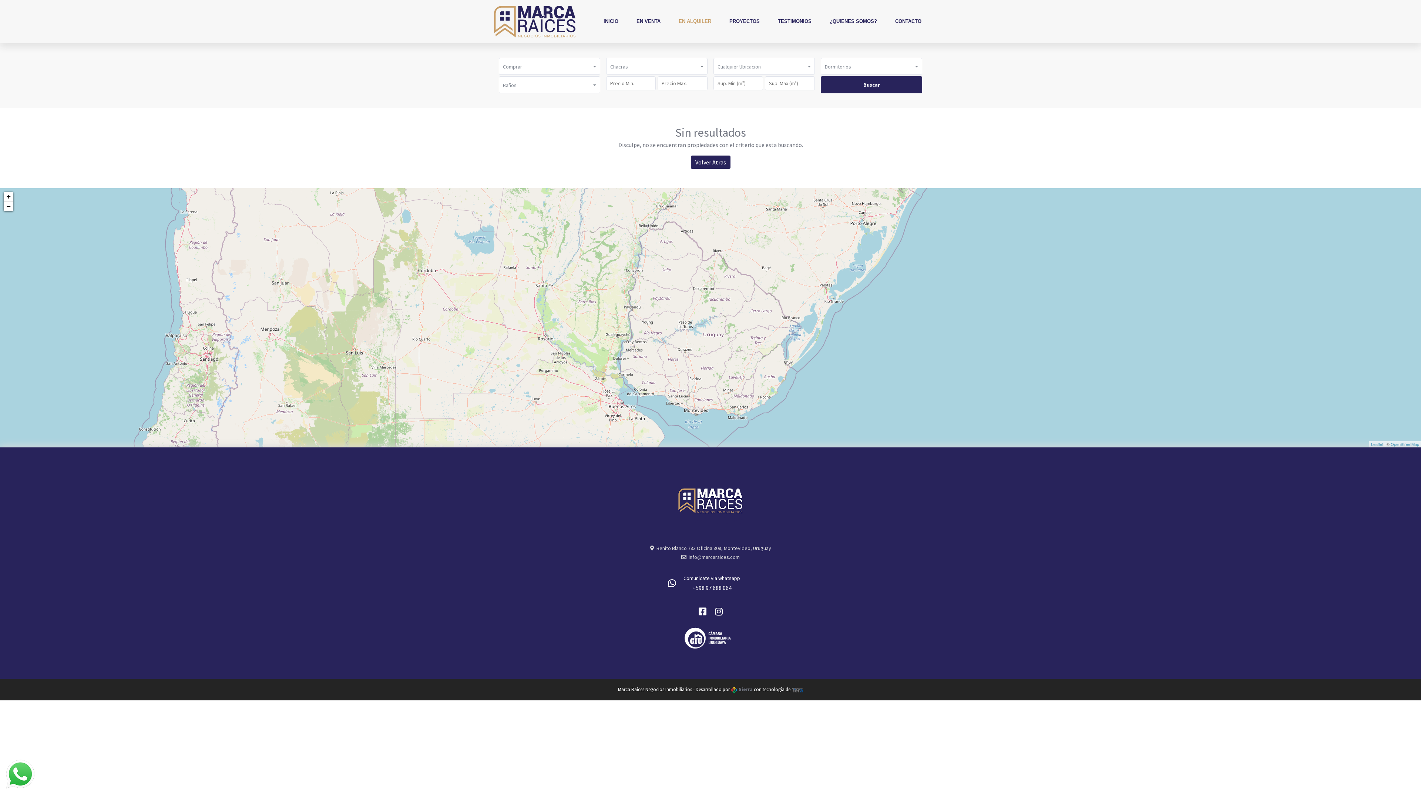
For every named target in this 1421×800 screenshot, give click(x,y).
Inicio (611, 21)
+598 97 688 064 (712, 587)
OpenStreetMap (1405, 444)
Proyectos (744, 21)
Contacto (908, 21)
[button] (549, 66)
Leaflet (1377, 444)
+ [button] (9, 196)
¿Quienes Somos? (853, 21)
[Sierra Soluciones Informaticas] (797, 689)
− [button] (9, 206)
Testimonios (795, 21)
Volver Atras (710, 162)
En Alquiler (695, 21)
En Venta (648, 21)
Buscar (871, 84)
